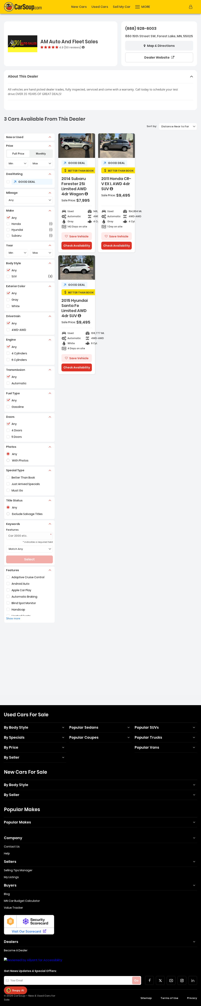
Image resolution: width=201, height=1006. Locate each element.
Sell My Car (122, 7)
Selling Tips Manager (18, 870)
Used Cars (99, 7)
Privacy (192, 998)
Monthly (41, 153)
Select (29, 559)
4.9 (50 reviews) (70, 47)
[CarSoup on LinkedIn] (192, 980)
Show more (13, 618)
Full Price (18, 153)
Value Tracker (13, 908)
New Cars (79, 7)
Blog (7, 894)
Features (12, 530)
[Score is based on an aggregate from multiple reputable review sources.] (83, 47)
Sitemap (146, 998)
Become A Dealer (15, 950)
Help (7, 853)
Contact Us (12, 847)
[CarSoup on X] (160, 980)
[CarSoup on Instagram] (181, 980)
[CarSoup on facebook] (149, 980)
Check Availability (76, 246)
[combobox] (178, 126)
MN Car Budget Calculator (22, 901)
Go (136, 980)
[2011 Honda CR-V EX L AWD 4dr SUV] (116, 192)
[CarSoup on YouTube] (171, 980)
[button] (142, 7)
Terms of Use (169, 998)
